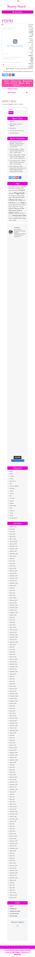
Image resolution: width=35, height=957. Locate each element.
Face (11, 483)
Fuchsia (19, 195)
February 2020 (13, 718)
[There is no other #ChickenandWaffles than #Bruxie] (17, 385)
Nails (22, 83)
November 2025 (14, 548)
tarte (13, 218)
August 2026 (13, 526)
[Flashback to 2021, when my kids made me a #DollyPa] (17, 244)
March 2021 (13, 686)
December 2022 (14, 634)
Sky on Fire (13, 121)
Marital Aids (13, 505)
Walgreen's (11, 220)
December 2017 (13, 782)
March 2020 (13, 715)
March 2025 (13, 568)
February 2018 (13, 777)
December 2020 (14, 693)
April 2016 (12, 831)
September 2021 (14, 671)
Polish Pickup (13, 208)
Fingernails (28, 81)
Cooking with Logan (15, 911)
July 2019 (12, 735)
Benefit (17, 188)
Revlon (19, 208)
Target (10, 218)
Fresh (16, 195)
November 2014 (14, 873)
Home (11, 906)
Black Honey (13, 89)
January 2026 (13, 544)
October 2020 (13, 698)
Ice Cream (12, 498)
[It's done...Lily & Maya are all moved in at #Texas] (17, 309)
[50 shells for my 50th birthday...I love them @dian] (17, 341)
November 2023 (14, 607)
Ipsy (13, 203)
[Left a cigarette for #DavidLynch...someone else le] (17, 439)
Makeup (12, 503)
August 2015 (13, 851)
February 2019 (13, 747)
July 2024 (12, 588)
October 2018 (13, 757)
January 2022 (13, 661)
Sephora (19, 210)
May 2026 (12, 534)
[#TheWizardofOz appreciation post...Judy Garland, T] (17, 428)
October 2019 (13, 728)
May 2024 (12, 593)
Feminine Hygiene (14, 486)
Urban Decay (21, 218)
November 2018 (14, 755)
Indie (10, 203)
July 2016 (12, 823)
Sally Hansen (13, 210)
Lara (7, 81)
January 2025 (13, 573)
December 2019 (13, 723)
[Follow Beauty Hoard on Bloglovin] (17, 923)
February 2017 (13, 806)
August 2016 (13, 821)
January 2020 (13, 720)
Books (11, 473)
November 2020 (14, 696)
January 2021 (13, 691)
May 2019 (12, 740)
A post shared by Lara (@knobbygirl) (12, 62)
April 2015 (12, 860)
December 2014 (13, 870)
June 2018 (12, 767)
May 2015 (12, 858)
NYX (10, 206)
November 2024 (14, 578)
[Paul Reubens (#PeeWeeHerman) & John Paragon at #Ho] (17, 417)
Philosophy (21, 206)
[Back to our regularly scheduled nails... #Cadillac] (17, 320)
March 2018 (13, 774)
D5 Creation (16, 953)
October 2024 (13, 580)
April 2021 (12, 684)
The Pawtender (13, 916)
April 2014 (12, 890)
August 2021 (13, 674)
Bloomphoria (13, 128)
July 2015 (12, 853)
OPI (12, 206)
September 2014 (14, 878)
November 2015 (14, 843)
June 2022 (12, 649)
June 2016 (12, 826)
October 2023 (13, 610)
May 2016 (12, 828)
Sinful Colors (14, 213)
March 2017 (13, 804)
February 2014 (13, 895)
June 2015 (12, 855)
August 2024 (13, 585)
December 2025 (14, 546)
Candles (12, 476)
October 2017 (13, 787)
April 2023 (12, 625)
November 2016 (14, 814)
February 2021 (13, 688)
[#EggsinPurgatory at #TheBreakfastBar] (17, 363)
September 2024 (14, 583)
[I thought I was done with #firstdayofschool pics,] (17, 266)
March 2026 (13, 539)
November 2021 (14, 666)
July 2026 (12, 529)
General (12, 491)
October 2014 (13, 875)
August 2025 (13, 556)
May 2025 (12, 563)
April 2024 (12, 595)
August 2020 (13, 703)
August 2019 (13, 733)
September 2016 (14, 819)
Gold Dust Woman (14, 133)
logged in (10, 104)
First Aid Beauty (12, 195)
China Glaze (11, 190)
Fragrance (12, 488)
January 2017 (13, 809)
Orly (14, 206)
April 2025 (12, 566)
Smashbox (22, 213)
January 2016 (13, 838)
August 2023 (13, 615)
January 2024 (13, 602)
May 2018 (12, 770)
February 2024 (13, 600)
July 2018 (12, 765)
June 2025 (12, 561)
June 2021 (12, 679)
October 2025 (13, 551)
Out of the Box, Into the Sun (17, 130)
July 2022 (12, 647)
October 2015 (13, 846)
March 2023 (13, 627)
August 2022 (13, 644)
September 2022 (14, 642)
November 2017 (14, 784)
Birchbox (22, 188)
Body (11, 471)
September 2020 (14, 701)
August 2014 (13, 880)
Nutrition (12, 510)
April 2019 (12, 742)
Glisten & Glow (9, 83)
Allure (10, 186)
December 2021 (13, 664)
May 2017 (12, 799)
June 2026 (12, 531)
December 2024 (14, 575)
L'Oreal (13, 204)
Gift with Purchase (18, 197)
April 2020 (12, 713)
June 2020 (12, 708)
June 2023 (12, 620)
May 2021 (12, 681)
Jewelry (11, 501)
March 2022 (13, 656)
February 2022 (13, 659)
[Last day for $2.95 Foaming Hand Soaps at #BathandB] (17, 298)
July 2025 (12, 558)
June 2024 (12, 590)
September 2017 (14, 789)
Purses (11, 513)
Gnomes (12, 493)
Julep (15, 83)
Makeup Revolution (18, 204)
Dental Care (13, 481)
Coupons (21, 190)
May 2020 (12, 711)
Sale (22, 208)
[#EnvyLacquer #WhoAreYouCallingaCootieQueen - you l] (17, 277)
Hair (11, 496)
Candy (11, 478)
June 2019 (12, 738)
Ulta (16, 218)
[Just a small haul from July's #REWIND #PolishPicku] (17, 331)
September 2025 (14, 553)
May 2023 (12, 622)
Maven (24, 204)
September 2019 (14, 730)
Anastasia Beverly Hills (16, 186)
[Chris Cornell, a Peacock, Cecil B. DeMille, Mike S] (17, 406)
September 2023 (14, 612)
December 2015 (13, 841)
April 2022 (12, 654)
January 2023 (13, 632)
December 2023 (14, 605)
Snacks (11, 515)
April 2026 (12, 536)
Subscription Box (19, 215)
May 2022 (12, 652)
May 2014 (12, 887)
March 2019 (13, 745)
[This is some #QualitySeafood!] (17, 374)
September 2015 (14, 848)
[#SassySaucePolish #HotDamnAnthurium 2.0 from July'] (17, 255)
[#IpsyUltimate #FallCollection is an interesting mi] (17, 287)
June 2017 (12, 796)
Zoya (14, 220)
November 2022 (14, 637)
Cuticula (11, 193)
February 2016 (13, 836)
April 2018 (12, 772)
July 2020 (12, 706)
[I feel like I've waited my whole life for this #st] (17, 450)
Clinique (16, 190)
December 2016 (13, 811)
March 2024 (13, 598)
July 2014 (12, 882)
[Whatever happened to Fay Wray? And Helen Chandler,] (17, 396)
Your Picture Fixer (14, 913)
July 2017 (12, 794)
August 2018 (13, 762)
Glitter (24, 200)
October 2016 (13, 816)
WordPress (17, 955)
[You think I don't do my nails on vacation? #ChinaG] (17, 352)
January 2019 (13, 750)
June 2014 (12, 885)
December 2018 (13, 752)
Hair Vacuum (12, 92)
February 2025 (13, 571)
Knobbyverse (13, 908)
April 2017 (12, 801)
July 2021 (12, 676)
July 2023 (12, 617)
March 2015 (13, 863)
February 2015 (13, 865)
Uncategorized (13, 518)
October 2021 (13, 669)
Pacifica (17, 206)
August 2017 (13, 792)
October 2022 (13, 639)
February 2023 (13, 629)
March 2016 (13, 833)
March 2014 (13, 892)
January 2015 (13, 868)
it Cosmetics (17, 202)
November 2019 (14, 725)
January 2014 (13, 897)
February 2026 (13, 541)
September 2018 (14, 760)
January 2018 (13, 779)
